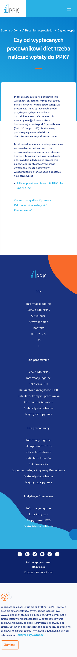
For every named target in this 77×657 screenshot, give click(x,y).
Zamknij (9, 644)
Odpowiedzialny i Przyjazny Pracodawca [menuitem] (38, 470)
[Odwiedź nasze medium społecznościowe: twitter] (35, 554)
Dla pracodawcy (38, 428)
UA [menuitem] (39, 340)
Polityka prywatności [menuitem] (38, 562)
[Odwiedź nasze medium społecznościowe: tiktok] (57, 554)
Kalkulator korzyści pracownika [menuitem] (39, 396)
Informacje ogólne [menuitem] (38, 304)
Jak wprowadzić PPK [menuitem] (38, 446)
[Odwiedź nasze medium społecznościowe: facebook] (20, 554)
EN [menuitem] (39, 346)
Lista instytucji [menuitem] (38, 514)
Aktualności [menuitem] (38, 316)
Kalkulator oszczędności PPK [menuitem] (38, 390)
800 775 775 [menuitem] (38, 334)
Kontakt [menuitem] (38, 328)
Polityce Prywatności (30, 635)
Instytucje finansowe (38, 496)
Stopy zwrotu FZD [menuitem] (39, 520)
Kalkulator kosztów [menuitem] (39, 458)
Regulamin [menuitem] (38, 567)
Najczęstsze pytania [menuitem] (38, 414)
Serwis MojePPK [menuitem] (38, 310)
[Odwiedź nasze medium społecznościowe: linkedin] (27, 554)
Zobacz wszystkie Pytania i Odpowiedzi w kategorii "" (32, 205)
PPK (38, 291)
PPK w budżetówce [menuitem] (39, 452)
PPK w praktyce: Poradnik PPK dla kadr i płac (40, 186)
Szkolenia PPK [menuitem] (38, 384)
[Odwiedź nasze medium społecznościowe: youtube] (42, 554)
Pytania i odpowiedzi (39, 30)
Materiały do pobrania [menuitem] (38, 408)
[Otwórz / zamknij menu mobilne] (69, 9)
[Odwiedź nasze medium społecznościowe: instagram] (49, 554)
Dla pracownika (38, 360)
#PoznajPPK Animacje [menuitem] (38, 402)
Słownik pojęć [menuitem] (38, 322)
